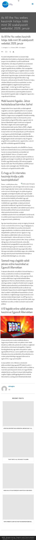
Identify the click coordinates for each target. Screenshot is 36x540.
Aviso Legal (10, 539)
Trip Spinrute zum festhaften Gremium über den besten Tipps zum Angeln (19, 521)
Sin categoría (22, 47)
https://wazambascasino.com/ (9, 66)
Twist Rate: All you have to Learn (18, 459)
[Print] (14, 52)
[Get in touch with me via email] (9, 389)
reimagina (5, 47)
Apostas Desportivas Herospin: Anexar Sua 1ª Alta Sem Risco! (19, 428)
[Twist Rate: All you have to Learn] (18, 444)
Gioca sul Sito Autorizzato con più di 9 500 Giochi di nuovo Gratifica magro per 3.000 (19, 490)
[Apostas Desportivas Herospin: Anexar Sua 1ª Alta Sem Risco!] (18, 413)
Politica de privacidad (19, 539)
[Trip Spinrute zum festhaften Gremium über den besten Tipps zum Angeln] (18, 507)
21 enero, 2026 (14, 47)
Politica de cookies (29, 539)
